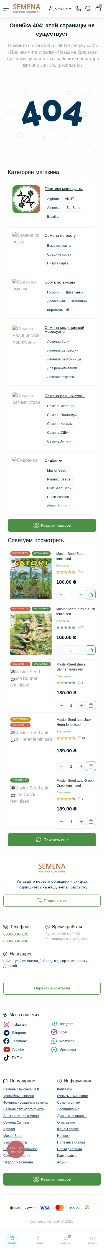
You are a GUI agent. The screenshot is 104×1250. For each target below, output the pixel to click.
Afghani (53, 199)
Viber (63, 1032)
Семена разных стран (65, 396)
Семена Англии (59, 441)
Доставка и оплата (72, 1116)
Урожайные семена (18, 1096)
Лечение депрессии (62, 350)
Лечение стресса (60, 377)
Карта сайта (67, 1156)
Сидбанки (53, 460)
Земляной (79, 301)
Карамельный (58, 310)
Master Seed (56, 470)
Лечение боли (58, 342)
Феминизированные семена (25, 1103)
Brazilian (53, 217)
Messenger (67, 1050)
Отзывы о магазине (72, 1096)
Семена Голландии (62, 415)
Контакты (64, 1089)
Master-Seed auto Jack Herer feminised (74, 722)
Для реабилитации (62, 368)
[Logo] (26, 8)
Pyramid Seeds (58, 479)
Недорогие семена (18, 1162)
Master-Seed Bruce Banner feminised (71, 666)
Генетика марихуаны (64, 189)
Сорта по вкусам (60, 282)
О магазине (66, 1122)
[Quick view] (13, 560)
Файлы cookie (68, 1129)
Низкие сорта (58, 263)
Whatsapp (67, 1041)
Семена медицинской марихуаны (64, 329)
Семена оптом (68, 1103)
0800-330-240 (15, 941)
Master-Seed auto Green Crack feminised (75, 783)
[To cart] (91, 594)
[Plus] (81, 594)
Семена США (57, 433)
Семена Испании (60, 406)
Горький (53, 292)
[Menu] (6, 9)
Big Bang (73, 208)
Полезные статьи (71, 1142)
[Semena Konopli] (52, 868)
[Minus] (61, 594)
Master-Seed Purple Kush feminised (75, 611)
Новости (63, 1136)
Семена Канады (60, 424)
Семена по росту (60, 235)
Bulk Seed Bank (59, 488)
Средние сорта (59, 254)
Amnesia (53, 208)
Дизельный (74, 292)
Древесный (56, 301)
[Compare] (13, 568)
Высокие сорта (59, 246)
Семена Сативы (16, 1122)
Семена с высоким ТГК (21, 1089)
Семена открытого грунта (23, 1109)
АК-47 (69, 199)
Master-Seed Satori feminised (70, 556)
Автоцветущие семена (21, 1116)
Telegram (66, 1024)
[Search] (88, 8)
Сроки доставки (69, 1149)
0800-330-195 (15, 934)
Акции (62, 1162)
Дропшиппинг (68, 1109)
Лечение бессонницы (64, 359)
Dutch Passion (58, 497)
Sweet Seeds (57, 506)
